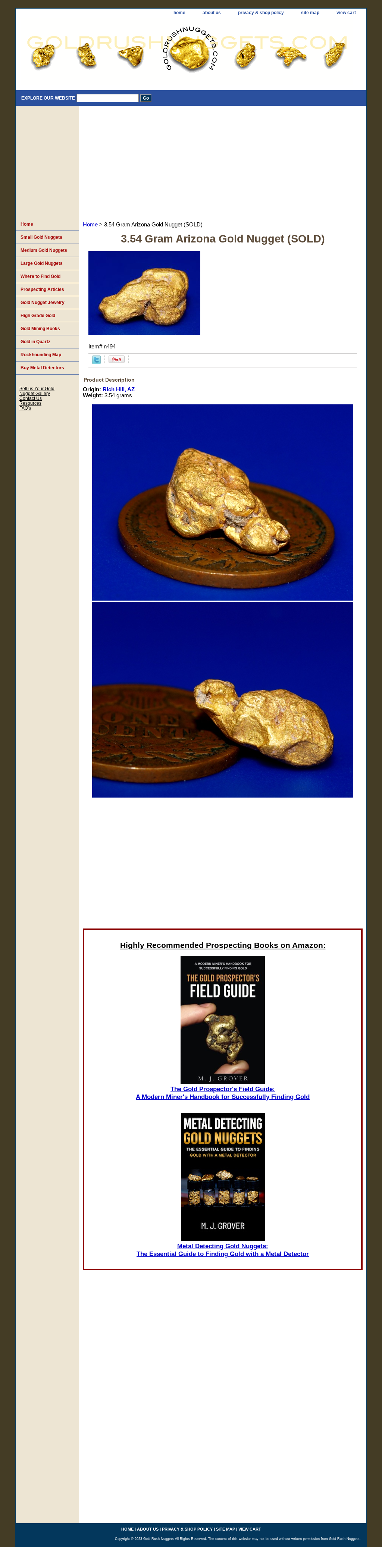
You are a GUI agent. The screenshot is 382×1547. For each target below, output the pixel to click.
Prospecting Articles (42, 289)
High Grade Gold (38, 315)
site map (310, 12)
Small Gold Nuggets (41, 237)
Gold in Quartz (35, 341)
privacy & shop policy (261, 12)
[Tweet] (96, 362)
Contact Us (30, 398)
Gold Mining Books (40, 328)
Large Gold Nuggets (42, 263)
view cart (346, 12)
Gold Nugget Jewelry (43, 302)
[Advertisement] (222, 162)
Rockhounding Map (41, 354)
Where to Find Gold (40, 276)
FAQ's (25, 407)
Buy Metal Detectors (42, 367)
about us (212, 12)
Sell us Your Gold (36, 388)
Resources (30, 403)
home (179, 12)
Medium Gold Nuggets (44, 250)
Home (90, 225)
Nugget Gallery (34, 393)
